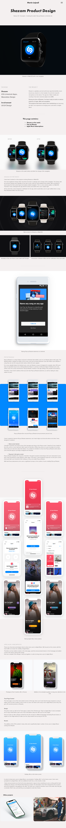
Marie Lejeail (33, 2)
